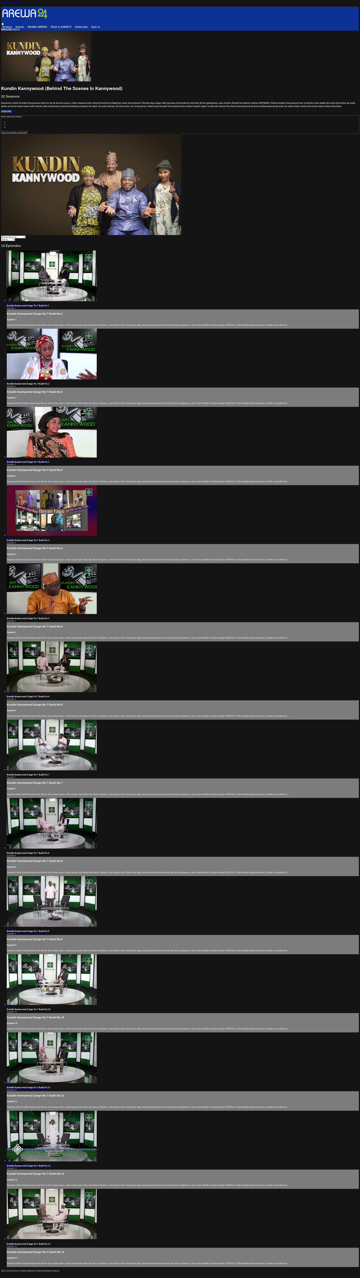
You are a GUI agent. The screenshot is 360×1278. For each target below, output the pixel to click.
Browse (8, 26)
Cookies (23, 1270)
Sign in (95, 26)
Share (14, 111)
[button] (3, 24)
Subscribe (6, 111)
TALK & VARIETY (61, 26)
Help (3, 1270)
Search (20, 26)
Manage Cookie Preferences (40, 1270)
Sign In (16, 29)
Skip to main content (10, 2)
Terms (9, 1270)
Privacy (15, 1270)
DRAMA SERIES (37, 26)
